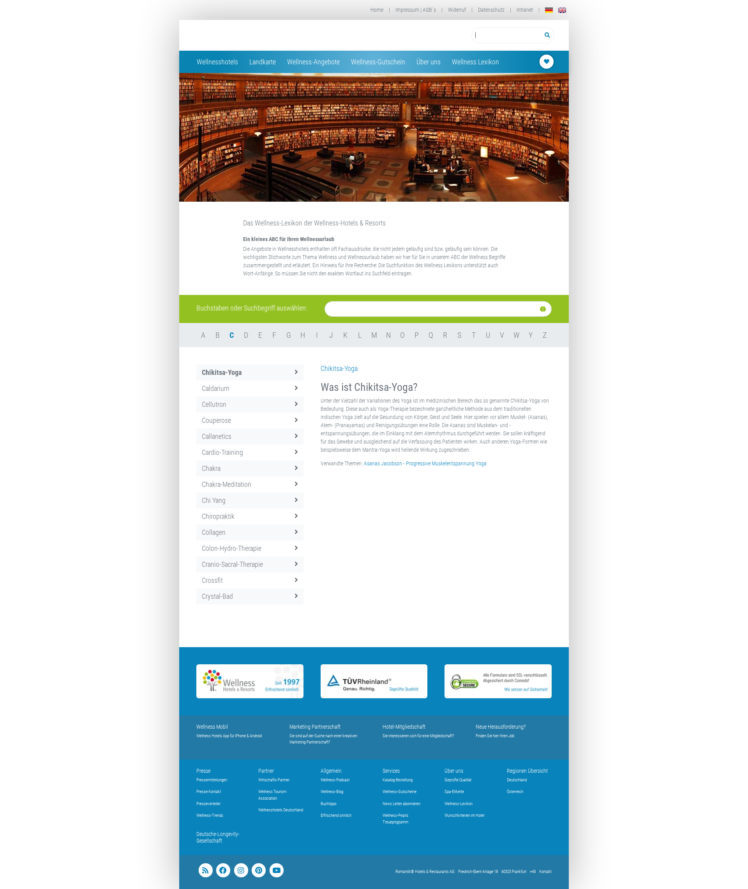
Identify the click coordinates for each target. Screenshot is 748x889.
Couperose (216, 420)
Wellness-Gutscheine (399, 791)
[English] (562, 10)
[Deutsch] (549, 10)
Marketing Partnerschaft (314, 727)
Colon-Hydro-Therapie (231, 548)
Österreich (515, 791)
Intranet (525, 10)
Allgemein (331, 771)
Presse (203, 771)
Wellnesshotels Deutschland (280, 810)
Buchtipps (329, 803)
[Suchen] (547, 35)
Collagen (214, 532)
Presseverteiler (208, 803)
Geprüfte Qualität (458, 780)
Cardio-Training (222, 452)
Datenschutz (491, 10)
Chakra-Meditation (226, 484)
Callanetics (216, 436)
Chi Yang (214, 500)
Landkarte (262, 62)
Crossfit (212, 580)
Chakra (211, 468)
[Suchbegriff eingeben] (506, 35)
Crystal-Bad (217, 596)
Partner (266, 771)
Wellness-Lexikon (459, 803)
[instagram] (241, 870)
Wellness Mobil (212, 727)
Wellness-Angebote (313, 62)
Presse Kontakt (208, 791)
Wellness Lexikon (475, 62)
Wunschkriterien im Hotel (464, 815)
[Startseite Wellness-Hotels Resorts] (258, 35)
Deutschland (517, 780)
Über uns (428, 62)
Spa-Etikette (454, 791)
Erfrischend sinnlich (336, 815)
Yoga (481, 463)
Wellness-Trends (209, 815)
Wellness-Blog (332, 791)
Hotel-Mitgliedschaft (404, 727)
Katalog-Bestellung (398, 780)
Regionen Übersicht (527, 771)
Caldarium (215, 388)
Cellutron (214, 404)
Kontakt (545, 871)
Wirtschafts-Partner (273, 780)
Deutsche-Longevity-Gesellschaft (218, 837)
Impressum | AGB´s (415, 10)
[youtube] (276, 870)
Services (391, 771)
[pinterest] (258, 870)
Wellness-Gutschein (378, 62)
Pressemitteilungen (211, 780)
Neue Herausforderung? (501, 727)
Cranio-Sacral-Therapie (232, 564)
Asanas (372, 463)
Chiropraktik (218, 516)
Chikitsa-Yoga (222, 372)
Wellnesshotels (217, 62)
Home (376, 10)
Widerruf (457, 10)
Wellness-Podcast (335, 780)
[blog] (205, 870)
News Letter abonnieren (401, 803)
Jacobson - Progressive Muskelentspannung (428, 463)
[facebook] (223, 870)
